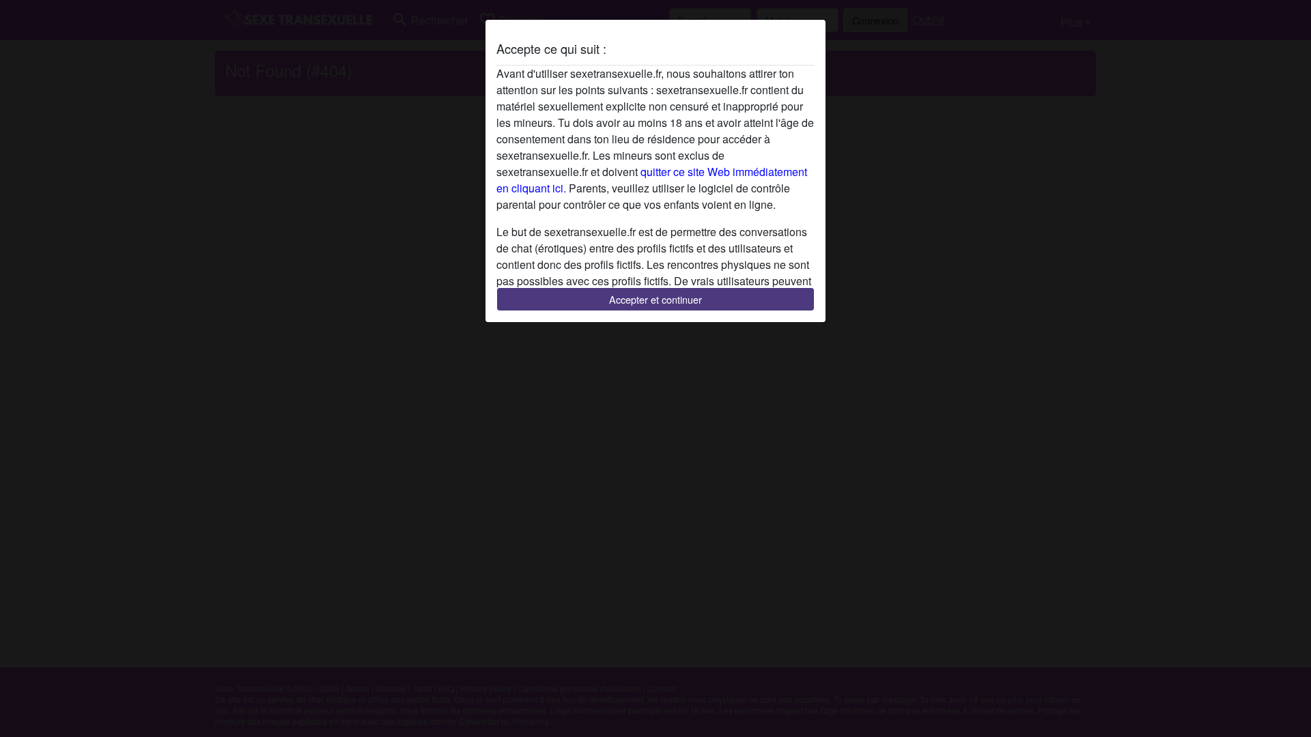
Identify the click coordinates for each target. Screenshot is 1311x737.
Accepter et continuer (655, 299)
